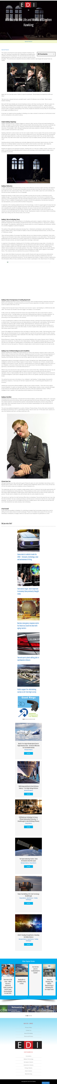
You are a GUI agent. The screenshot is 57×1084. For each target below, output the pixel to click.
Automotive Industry (28, 790)
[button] (22, 719)
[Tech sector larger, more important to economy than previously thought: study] (28, 574)
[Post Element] (8, 979)
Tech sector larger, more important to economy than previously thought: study (28, 591)
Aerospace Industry (28, 749)
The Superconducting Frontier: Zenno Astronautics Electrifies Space (29, 860)
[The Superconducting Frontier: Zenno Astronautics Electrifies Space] (28, 846)
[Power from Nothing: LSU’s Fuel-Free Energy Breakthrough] (28, 883)
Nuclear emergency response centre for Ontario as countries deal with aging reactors (28, 625)
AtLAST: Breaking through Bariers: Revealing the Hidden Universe (28, 936)
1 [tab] (27, 997)
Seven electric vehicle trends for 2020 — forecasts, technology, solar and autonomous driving (27, 556)
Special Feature (28, 41)
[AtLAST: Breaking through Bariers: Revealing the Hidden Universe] (28, 923)
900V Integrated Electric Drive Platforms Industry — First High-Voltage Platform (28, 787)
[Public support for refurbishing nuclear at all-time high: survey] (28, 675)
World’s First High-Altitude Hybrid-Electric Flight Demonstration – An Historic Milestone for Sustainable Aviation (28, 745)
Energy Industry (28, 823)
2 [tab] (29, 997)
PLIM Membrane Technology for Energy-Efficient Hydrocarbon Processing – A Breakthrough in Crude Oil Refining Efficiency (28, 819)
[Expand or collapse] (54, 54)
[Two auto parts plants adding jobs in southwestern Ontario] (28, 643)
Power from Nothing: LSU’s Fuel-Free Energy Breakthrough (28, 895)
